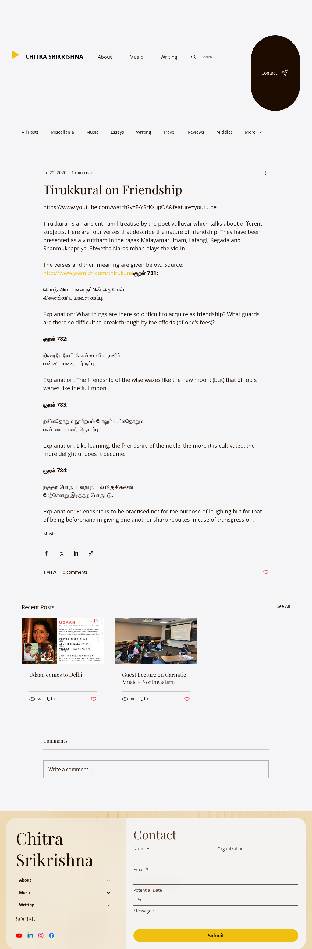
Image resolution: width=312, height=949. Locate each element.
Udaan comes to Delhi (55, 674)
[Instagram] (40, 935)
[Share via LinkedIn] (76, 553)
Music (92, 132)
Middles (224, 132)
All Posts (30, 132)
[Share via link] (91, 553)
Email (140, 869)
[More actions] (265, 172)
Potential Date (147, 890)
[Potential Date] (139, 900)
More (250, 132)
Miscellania (62, 132)
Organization (230, 848)
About (25, 880)
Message (144, 910)
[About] (108, 880)
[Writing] (108, 905)
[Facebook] (51, 935)
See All (283, 606)
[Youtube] (19, 935)
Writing (143, 132)
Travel (169, 132)
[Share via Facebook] (46, 553)
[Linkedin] (30, 935)
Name (141, 848)
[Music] (108, 893)
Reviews (196, 132)
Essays (117, 132)
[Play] (16, 55)
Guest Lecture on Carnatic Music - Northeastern (154, 678)
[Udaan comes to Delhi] (63, 641)
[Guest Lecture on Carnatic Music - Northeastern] (156, 641)
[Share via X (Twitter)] (61, 553)
